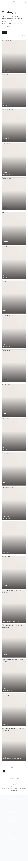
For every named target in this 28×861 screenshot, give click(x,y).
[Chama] (14, 297)
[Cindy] (14, 469)
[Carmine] (14, 159)
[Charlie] (14, 365)
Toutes (4, 32)
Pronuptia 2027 (12, 32)
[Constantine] (14, 503)
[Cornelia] (14, 537)
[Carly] (14, 90)
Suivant (13, 767)
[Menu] (25, 2)
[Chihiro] (14, 400)
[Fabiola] (14, 641)
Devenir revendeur (14, 845)
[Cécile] (14, 262)
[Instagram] (15, 832)
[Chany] (14, 331)
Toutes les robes (14, 841)
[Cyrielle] (14, 572)
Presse (14, 847)
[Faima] (14, 675)
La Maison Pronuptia (14, 843)
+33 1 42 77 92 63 (14, 813)
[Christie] (14, 434)
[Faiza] (14, 744)
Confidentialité (18, 859)
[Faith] (14, 709)
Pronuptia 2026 (21, 32)
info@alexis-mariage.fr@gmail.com (13, 811)
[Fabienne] (14, 606)
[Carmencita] (14, 125)
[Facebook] (12, 832)
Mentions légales (10, 859)
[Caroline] (14, 193)
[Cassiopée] (14, 228)
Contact (14, 849)
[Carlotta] (14, 56)
